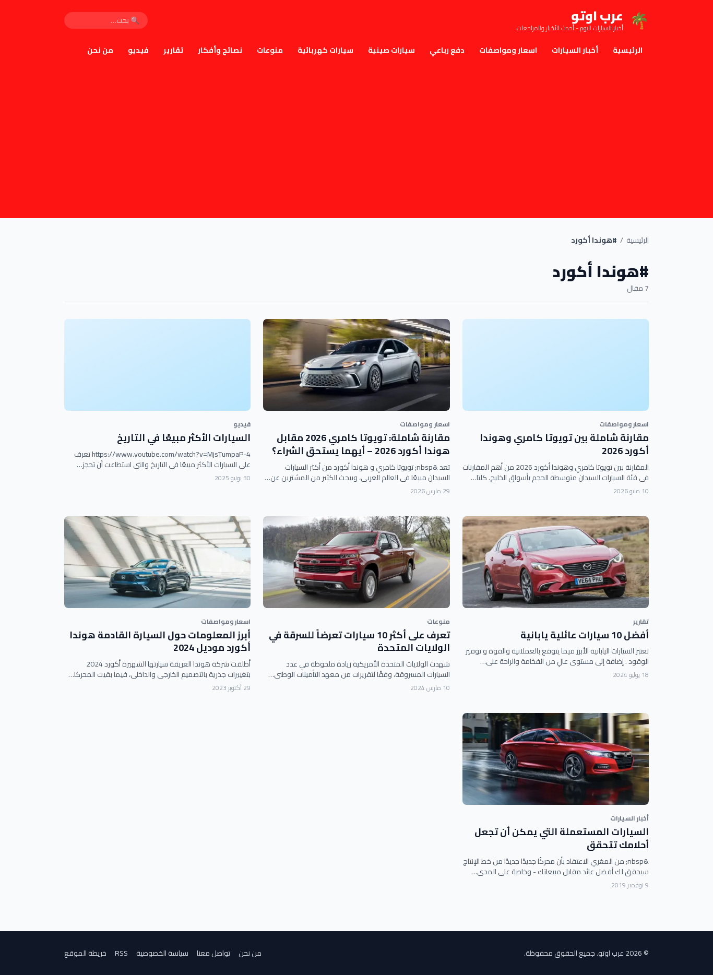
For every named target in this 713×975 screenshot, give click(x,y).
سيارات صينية (391, 50)
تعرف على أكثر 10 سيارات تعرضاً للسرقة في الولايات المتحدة (359, 641)
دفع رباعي (447, 50)
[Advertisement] (356, 140)
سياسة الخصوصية (162, 953)
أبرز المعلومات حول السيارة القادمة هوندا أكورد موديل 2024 (160, 641)
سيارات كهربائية (325, 50)
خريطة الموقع (85, 953)
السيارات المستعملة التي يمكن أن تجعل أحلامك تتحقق (561, 838)
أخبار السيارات (575, 50)
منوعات (270, 50)
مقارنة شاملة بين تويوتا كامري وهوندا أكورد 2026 (564, 444)
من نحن (100, 50)
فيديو (138, 50)
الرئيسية (628, 50)
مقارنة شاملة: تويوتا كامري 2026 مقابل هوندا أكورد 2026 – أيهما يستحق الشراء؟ (361, 444)
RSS (121, 953)
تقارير (173, 50)
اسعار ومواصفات (508, 50)
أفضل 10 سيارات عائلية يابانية (584, 635)
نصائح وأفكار (220, 50)
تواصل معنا (213, 953)
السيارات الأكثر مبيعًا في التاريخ (184, 437)
